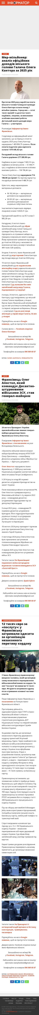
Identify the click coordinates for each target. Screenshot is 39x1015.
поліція (5, 977)
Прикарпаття (27, 358)
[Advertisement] (19, 27)
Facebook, (11, 339)
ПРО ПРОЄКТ (28, 1003)
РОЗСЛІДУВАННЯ (30, 1001)
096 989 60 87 (30, 351)
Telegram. (29, 339)
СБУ (21, 977)
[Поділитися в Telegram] (17, 362)
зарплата (17, 358)
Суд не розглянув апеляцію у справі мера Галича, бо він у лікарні (19, 314)
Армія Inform (29, 581)
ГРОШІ (28, 998)
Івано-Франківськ (25, 974)
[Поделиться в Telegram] (17, 605)
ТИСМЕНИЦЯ (9, 1001)
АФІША (11, 1003)
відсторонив (18, 255)
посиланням (7, 701)
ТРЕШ (34, 998)
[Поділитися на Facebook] (12, 362)
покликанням (20, 443)
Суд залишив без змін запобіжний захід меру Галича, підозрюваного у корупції (16, 287)
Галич (9, 358)
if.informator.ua (11, 1011)
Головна (6, 998)
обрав (27, 226)
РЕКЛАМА (19, 1003)
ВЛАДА (21, 998)
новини (31, 976)
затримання (12, 974)
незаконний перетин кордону (14, 976)
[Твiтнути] (22, 362)
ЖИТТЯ (14, 998)
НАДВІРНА (19, 1001)
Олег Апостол (8, 466)
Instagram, (20, 339)
